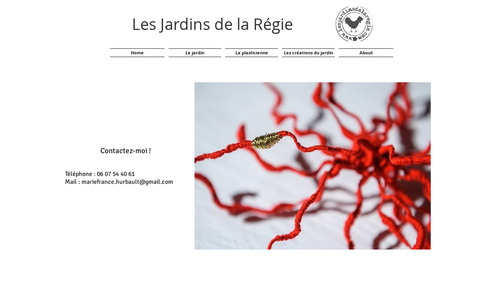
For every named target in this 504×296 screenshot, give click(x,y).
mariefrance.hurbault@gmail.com (127, 182)
